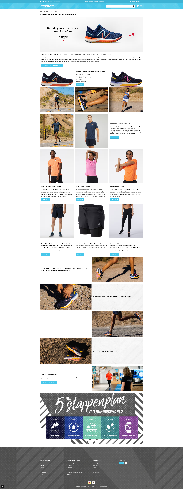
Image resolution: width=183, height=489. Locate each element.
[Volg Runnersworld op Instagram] (120, 463)
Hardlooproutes (96, 472)
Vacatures (68, 474)
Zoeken (133, 6)
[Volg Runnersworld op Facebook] (123, 463)
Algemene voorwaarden (81, 486)
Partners (68, 470)
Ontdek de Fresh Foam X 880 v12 (51, 65)
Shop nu (79, 84)
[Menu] (141, 6)
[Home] (47, 6)
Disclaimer (94, 486)
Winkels (88, 6)
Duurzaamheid (69, 467)
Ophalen (42, 467)
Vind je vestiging (70, 463)
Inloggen (138, 6)
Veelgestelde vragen (44, 477)
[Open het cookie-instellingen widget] (2, 486)
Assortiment (60, 6)
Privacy (88, 486)
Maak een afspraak (48, 382)
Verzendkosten (43, 472)
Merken (94, 6)
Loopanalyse (69, 6)
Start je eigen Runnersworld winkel (74, 472)
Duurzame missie (80, 6)
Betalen (42, 465)
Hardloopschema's (97, 470)
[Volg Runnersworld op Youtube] (126, 463)
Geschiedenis (69, 465)
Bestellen (42, 463)
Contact (41, 474)
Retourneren (43, 470)
